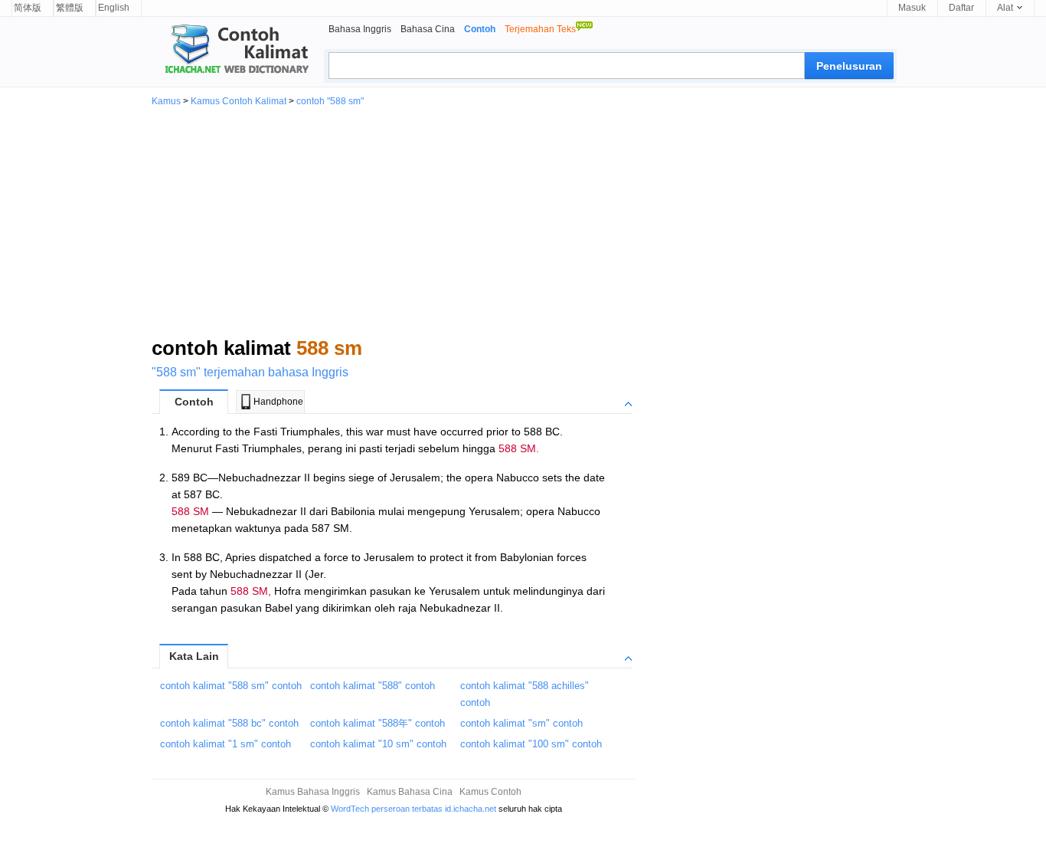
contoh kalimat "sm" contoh (521, 723)
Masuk (912, 7)
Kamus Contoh (490, 791)
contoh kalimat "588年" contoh (377, 723)
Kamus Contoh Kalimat (238, 101)
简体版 (27, 7)
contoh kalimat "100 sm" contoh (531, 744)
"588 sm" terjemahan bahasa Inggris (250, 372)
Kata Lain (194, 656)
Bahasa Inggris (360, 29)
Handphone (278, 401)
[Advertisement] (523, 220)
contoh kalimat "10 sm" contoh (378, 744)
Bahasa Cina (427, 29)
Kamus (166, 101)
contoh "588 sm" (330, 101)
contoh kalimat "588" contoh (372, 685)
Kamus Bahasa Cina (410, 791)
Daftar (961, 7)
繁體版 (69, 7)
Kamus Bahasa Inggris (313, 791)
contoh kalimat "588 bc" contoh (229, 723)
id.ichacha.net (470, 808)
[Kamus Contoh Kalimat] (230, 50)
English (113, 7)
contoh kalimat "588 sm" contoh (231, 685)
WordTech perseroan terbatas (387, 808)
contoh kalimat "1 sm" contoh (225, 744)
